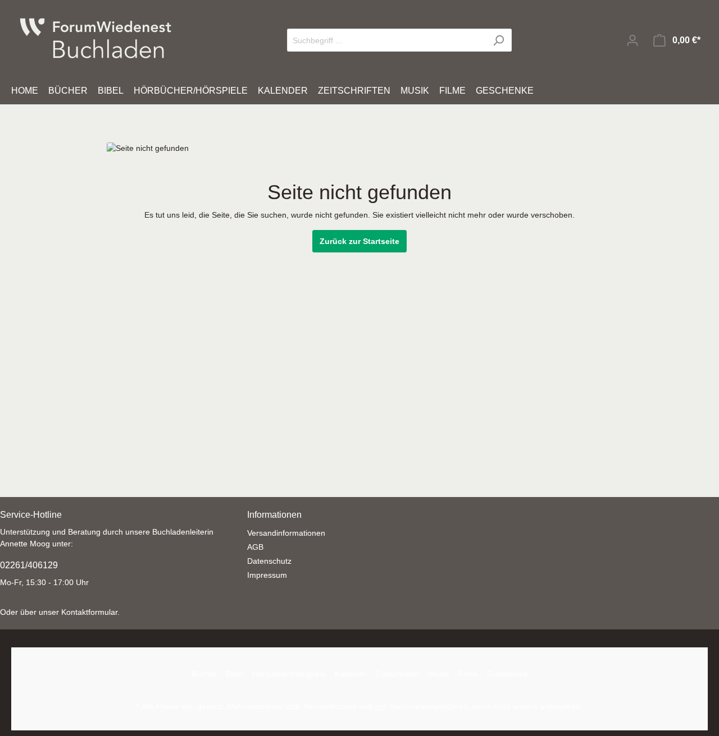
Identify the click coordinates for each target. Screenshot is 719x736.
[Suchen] (498, 40)
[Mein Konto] (632, 40)
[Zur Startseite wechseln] (95, 38)
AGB (255, 546)
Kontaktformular (89, 612)
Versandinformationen (286, 532)
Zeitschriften (398, 673)
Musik (439, 673)
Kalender (351, 673)
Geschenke (507, 673)
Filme (468, 673)
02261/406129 (29, 565)
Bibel (234, 673)
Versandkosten (330, 706)
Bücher (204, 673)
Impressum (267, 575)
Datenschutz (269, 560)
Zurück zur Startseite (359, 241)
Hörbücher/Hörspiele (289, 673)
